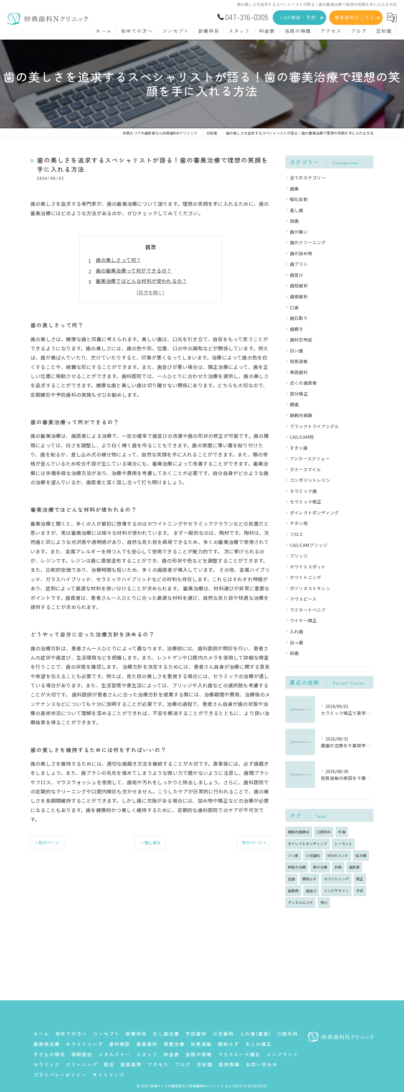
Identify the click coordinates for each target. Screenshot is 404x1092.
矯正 (359, 878)
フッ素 (293, 855)
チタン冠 (299, 523)
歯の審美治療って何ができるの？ (134, 270)
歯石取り (299, 318)
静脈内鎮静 (301, 415)
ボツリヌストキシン (310, 588)
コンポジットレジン (310, 480)
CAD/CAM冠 (302, 437)
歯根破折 (299, 296)
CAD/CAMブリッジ (308, 545)
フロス (296, 534)
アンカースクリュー (310, 458)
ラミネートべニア (308, 610)
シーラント (343, 843)
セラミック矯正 (305, 501)
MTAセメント (337, 855)
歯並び (296, 275)
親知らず (309, 878)
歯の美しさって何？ (118, 259)
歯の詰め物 (301, 253)
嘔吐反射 (299, 199)
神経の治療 (297, 866)
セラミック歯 (303, 491)
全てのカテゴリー (308, 177)
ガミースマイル (305, 469)
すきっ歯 (299, 448)
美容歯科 (299, 372)
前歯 (294, 653)
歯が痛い (299, 232)
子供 (359, 890)
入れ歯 (296, 631)
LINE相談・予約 (298, 17)
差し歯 (296, 210)
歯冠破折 (299, 285)
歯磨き (296, 329)
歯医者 (354, 866)
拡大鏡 (360, 855)
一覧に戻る (150, 842)
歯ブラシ (299, 264)
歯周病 (293, 890)
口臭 (294, 307)
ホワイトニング (305, 577)
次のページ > (254, 842)
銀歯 (294, 404)
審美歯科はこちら (354, 17)
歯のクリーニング (308, 242)
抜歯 (294, 221)
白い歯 (296, 350)
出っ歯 (296, 642)
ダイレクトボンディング (314, 512)
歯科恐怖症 (301, 339)
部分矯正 (299, 394)
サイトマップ (109, 1074)
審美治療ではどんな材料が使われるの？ (141, 280)
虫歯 (291, 878)
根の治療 (320, 866)
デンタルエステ (300, 902)
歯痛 (294, 188)
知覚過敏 (299, 361)
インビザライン (336, 890)
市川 (323, 902)
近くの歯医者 (303, 383)
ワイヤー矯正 (303, 620)
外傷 (341, 831)
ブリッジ (299, 556)
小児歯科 (313, 855)
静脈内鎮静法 (298, 831)
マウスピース (303, 599)
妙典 (338, 866)
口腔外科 (323, 831)
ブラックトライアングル (314, 426)
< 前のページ (47, 842)
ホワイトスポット (308, 566)
